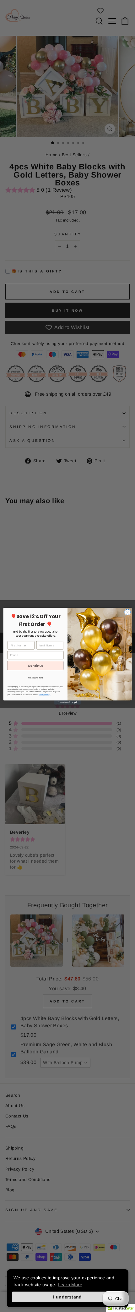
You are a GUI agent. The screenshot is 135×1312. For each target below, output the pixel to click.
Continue (35, 665)
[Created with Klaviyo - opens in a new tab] (67, 702)
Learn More (70, 1284)
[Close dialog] (127, 612)
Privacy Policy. (44, 694)
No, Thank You (35, 677)
